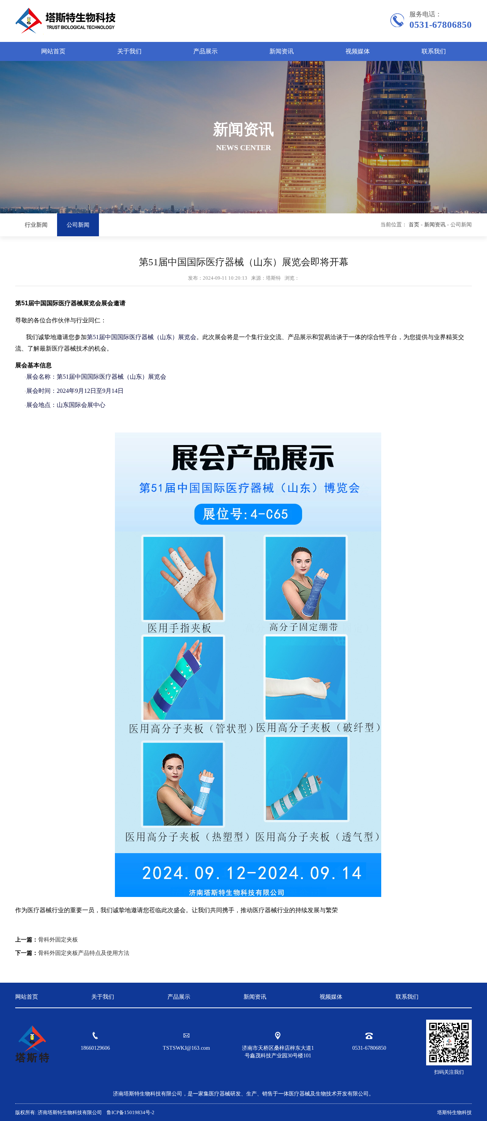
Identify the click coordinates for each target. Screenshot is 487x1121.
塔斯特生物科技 (454, 1112)
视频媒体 (357, 51)
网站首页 (53, 51)
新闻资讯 (281, 51)
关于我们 (129, 51)
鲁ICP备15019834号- (128, 1112)
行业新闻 (36, 225)
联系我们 (434, 51)
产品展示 (205, 51)
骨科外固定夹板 (58, 940)
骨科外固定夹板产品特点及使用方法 (83, 953)
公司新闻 (78, 225)
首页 (414, 224)
